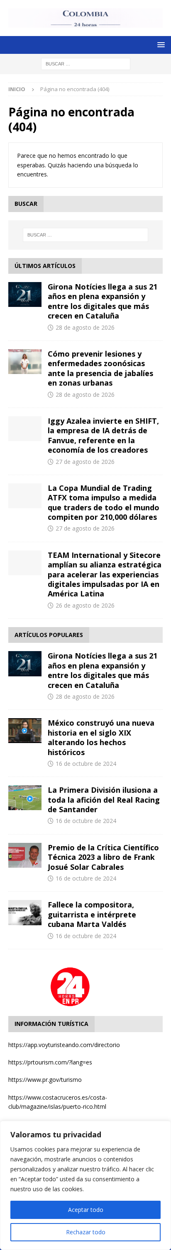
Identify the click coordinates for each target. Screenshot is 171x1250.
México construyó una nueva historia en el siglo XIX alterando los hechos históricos (101, 737)
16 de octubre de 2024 (86, 763)
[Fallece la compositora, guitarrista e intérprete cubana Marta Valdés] (25, 912)
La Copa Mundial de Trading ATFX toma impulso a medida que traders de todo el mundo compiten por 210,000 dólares (103, 502)
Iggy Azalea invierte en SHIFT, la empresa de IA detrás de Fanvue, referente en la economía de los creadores (103, 435)
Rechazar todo (85, 1232)
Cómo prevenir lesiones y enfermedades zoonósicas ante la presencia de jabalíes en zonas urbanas (100, 368)
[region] (85, 1185)
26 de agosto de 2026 (85, 605)
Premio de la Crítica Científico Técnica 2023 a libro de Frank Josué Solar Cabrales (103, 857)
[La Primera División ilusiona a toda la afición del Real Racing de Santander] (25, 797)
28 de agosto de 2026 (85, 327)
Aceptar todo (85, 1210)
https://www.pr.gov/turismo (45, 1079)
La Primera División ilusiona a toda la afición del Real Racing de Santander (104, 799)
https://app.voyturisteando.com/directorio (64, 1045)
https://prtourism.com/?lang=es (50, 1062)
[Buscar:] (85, 63)
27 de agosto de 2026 (85, 462)
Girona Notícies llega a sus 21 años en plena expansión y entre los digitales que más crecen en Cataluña (102, 301)
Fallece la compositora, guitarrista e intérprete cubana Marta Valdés (92, 914)
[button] (159, 44)
